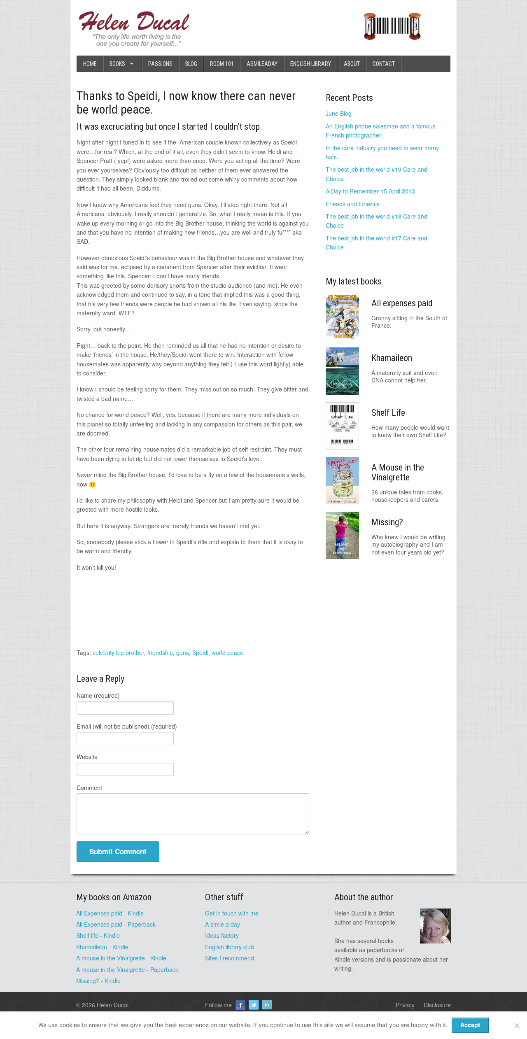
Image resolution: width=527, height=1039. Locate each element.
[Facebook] (240, 1004)
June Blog (339, 113)
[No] (517, 1025)
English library (310, 64)
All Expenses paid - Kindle (110, 913)
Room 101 (222, 64)
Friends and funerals (353, 204)
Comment (89, 787)
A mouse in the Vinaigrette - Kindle (121, 958)
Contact (384, 64)
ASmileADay (262, 64)
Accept (470, 1024)
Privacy (405, 1005)
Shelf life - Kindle (98, 935)
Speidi (200, 652)
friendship (160, 652)
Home (90, 64)
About (352, 64)
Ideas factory (222, 935)
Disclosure (437, 1005)
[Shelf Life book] (392, 44)
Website (87, 756)
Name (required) (98, 695)
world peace (227, 652)
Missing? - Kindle (98, 980)
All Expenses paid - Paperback (116, 924)
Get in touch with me (232, 913)
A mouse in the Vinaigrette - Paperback (127, 969)
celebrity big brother (118, 652)
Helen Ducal (112, 1005)
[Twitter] (253, 1004)
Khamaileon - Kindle (102, 947)
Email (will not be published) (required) (127, 726)
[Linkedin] (266, 1004)
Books (117, 64)
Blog (191, 64)
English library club (229, 947)
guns (182, 652)
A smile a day (222, 924)
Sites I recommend (229, 958)
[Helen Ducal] (135, 44)
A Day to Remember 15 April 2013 (370, 191)
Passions (160, 64)
